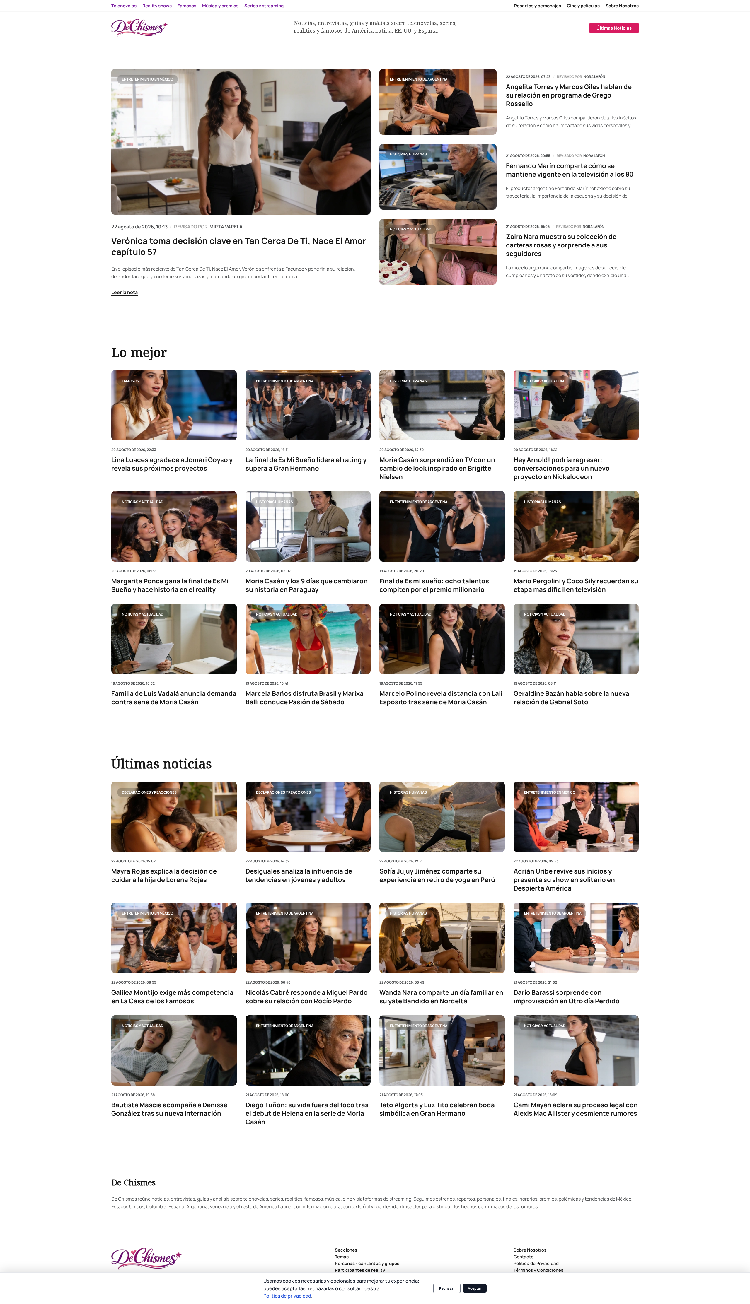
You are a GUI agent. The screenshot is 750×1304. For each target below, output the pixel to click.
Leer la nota (124, 292)
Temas (342, 1257)
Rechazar (447, 1288)
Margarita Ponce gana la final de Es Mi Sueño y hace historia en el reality (170, 585)
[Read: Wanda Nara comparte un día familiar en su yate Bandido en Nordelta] (442, 938)
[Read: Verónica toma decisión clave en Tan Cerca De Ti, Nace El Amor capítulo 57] (241, 142)
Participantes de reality (360, 1270)
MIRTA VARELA (226, 226)
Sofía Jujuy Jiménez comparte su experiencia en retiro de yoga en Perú (437, 875)
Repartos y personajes (537, 6)
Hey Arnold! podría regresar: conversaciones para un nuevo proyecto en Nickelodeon (562, 468)
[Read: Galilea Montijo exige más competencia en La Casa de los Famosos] (174, 938)
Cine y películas (583, 6)
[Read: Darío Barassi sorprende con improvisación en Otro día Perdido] (576, 938)
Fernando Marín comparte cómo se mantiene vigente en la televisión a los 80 (569, 170)
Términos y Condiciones (538, 1270)
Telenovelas (124, 6)
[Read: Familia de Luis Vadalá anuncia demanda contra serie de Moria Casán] (174, 639)
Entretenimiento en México (147, 79)
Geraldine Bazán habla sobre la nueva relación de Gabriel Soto (571, 697)
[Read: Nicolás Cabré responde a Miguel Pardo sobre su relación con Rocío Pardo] (308, 938)
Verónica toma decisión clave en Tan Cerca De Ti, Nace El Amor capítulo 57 (238, 246)
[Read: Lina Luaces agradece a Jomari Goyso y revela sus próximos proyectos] (174, 405)
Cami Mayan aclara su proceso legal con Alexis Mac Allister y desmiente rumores (576, 1109)
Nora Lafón (594, 76)
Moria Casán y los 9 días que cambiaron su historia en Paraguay (307, 585)
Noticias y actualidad (410, 229)
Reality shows (157, 6)
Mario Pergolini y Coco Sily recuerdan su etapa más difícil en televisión (576, 585)
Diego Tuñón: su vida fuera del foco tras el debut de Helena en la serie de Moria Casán (307, 1113)
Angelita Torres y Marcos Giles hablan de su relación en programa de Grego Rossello (569, 95)
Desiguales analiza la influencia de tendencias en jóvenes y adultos (299, 875)
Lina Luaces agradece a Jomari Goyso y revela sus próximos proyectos (172, 464)
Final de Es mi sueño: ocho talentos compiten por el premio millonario (434, 585)
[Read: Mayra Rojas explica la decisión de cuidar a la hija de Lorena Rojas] (174, 817)
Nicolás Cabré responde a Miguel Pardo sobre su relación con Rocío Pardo (307, 996)
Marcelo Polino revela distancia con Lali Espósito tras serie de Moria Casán (440, 697)
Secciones (346, 1250)
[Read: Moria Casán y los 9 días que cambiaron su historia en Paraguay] (308, 526)
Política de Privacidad (536, 1263)
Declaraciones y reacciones (149, 791)
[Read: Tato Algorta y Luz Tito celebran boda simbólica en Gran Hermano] (442, 1050)
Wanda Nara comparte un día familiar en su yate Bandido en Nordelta (441, 996)
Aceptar (474, 1288)
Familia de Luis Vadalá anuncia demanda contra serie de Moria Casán (173, 697)
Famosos (187, 6)
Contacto (523, 1257)
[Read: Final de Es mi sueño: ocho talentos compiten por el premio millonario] (442, 526)
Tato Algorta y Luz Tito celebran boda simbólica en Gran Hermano (437, 1109)
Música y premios (220, 6)
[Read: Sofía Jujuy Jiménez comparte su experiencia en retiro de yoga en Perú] (442, 817)
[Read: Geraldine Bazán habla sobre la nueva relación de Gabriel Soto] (576, 639)
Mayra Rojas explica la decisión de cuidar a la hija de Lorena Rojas (164, 875)
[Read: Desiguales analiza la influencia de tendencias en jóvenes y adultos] (308, 817)
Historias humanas (408, 154)
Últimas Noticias (614, 28)
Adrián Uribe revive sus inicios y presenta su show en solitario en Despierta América (564, 880)
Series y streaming (264, 6)
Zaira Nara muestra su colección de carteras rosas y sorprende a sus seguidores (561, 245)
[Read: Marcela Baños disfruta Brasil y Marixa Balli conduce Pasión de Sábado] (308, 639)
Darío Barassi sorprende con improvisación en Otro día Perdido (567, 996)
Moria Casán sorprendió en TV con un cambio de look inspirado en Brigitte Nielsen (437, 468)
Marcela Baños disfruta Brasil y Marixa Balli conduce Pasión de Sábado (305, 697)
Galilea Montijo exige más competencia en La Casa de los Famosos (172, 996)
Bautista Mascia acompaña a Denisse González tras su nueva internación (169, 1109)
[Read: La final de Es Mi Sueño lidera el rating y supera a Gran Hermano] (308, 405)
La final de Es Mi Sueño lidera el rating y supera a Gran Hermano (306, 464)
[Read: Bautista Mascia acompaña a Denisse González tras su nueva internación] (174, 1050)
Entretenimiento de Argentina (418, 79)
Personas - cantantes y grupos (367, 1263)
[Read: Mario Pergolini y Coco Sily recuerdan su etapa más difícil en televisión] (576, 526)
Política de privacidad (287, 1295)
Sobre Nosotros (622, 6)
